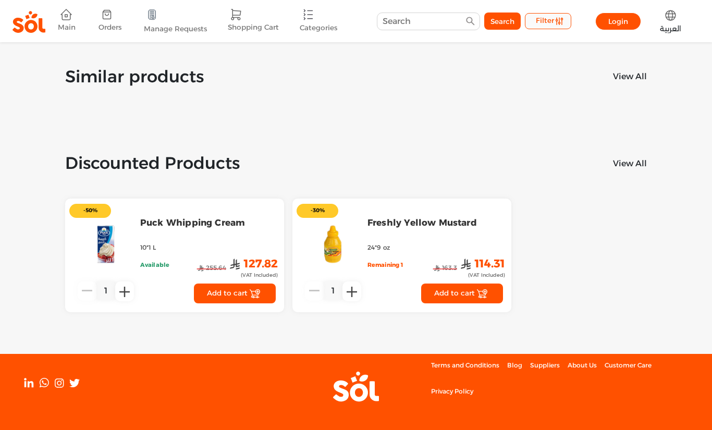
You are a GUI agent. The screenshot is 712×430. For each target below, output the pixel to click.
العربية (670, 28)
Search (502, 21)
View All (630, 76)
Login (618, 21)
